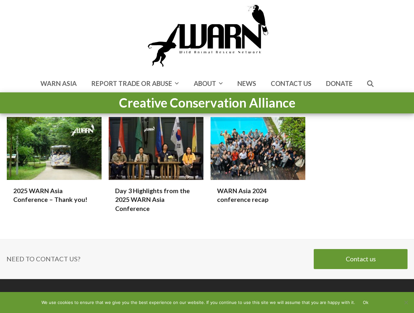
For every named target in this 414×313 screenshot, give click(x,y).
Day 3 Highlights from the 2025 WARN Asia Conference (152, 199)
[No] (406, 302)
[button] (370, 84)
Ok (365, 302)
